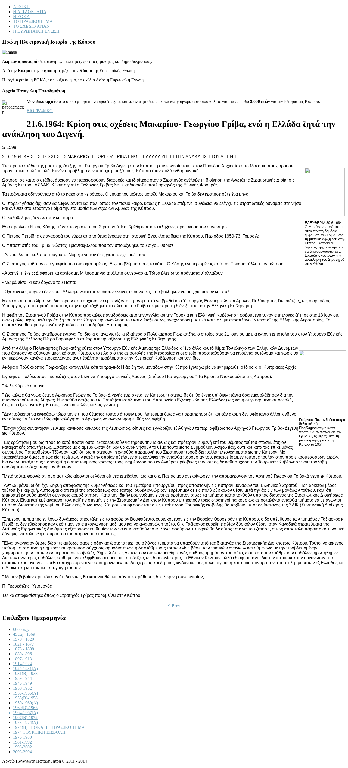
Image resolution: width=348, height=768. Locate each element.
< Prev (174, 605)
